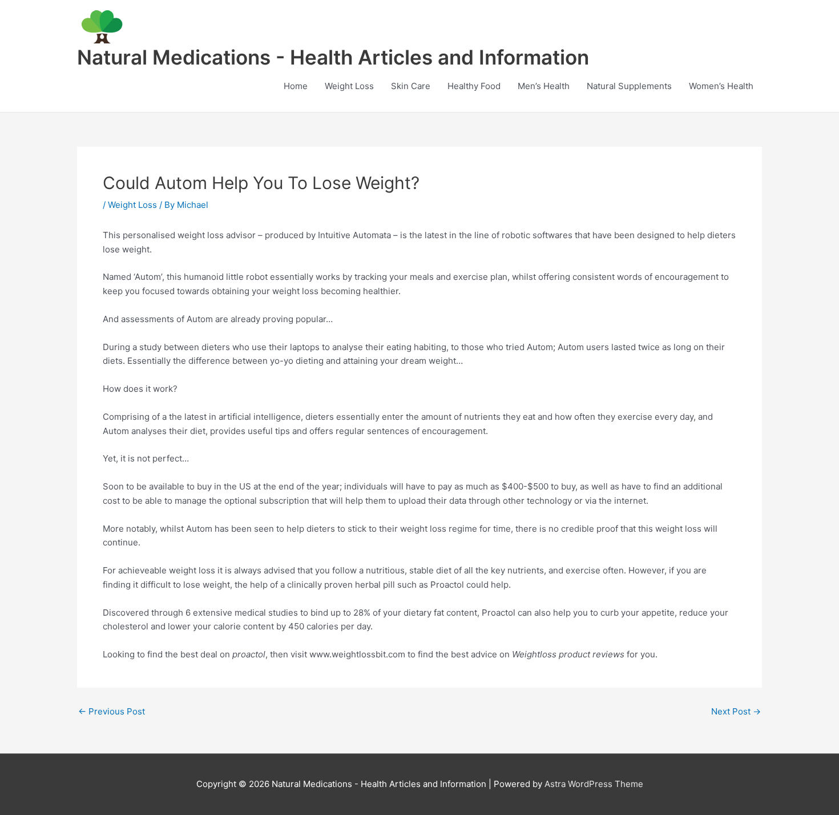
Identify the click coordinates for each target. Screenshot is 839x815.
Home (296, 86)
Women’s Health (721, 86)
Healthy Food (474, 86)
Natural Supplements (629, 86)
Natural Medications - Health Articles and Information (333, 57)
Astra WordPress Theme (593, 783)
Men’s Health (544, 86)
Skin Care (410, 86)
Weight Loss (349, 86)
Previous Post (111, 711)
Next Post (736, 711)
